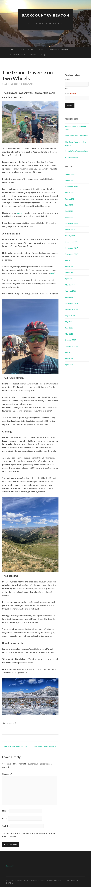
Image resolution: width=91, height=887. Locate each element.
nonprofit (20, 213)
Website (6, 826)
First (67, 88)
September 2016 (71, 309)
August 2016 (70, 315)
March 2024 (69, 193)
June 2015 (69, 358)
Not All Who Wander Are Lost (14, 746)
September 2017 (71, 254)
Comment (7, 774)
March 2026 (69, 174)
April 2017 (69, 279)
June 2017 (69, 266)
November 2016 (71, 303)
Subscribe (35, 55)
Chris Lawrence (28, 84)
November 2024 (71, 186)
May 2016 (69, 334)
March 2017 (69, 285)
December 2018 (71, 242)
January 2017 (70, 297)
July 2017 (68, 260)
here (52, 273)
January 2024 (70, 199)
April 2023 (69, 211)
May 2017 (69, 272)
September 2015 (71, 346)
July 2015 (68, 352)
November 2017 (71, 248)
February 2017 (70, 291)
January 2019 (70, 236)
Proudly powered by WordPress (21, 880)
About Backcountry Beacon (31, 50)
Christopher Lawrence (58, 50)
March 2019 (69, 229)
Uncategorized (13, 723)
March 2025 (69, 180)
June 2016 (69, 328)
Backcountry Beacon (45, 15)
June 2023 (69, 205)
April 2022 (69, 217)
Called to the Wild (17, 55)
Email (5, 818)
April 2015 (69, 365)
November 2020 (71, 223)
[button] (44, 55)
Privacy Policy (11, 866)
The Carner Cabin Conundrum (46, 746)
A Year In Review (71, 157)
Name (5, 811)
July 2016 (68, 321)
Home (11, 50)
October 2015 (70, 340)
